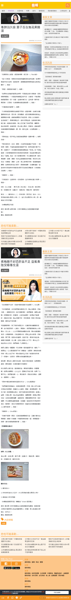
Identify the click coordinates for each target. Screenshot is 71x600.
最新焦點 (28, 562)
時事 (27, 11)
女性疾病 (42, 575)
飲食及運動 (35, 573)
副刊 (34, 11)
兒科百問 (35, 575)
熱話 (37, 562)
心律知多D (63, 11)
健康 (3, 11)
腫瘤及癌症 (58, 573)
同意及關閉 (57, 592)
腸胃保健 (28, 575)
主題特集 (20, 11)
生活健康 (43, 573)
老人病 (48, 575)
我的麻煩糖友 (52, 11)
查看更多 (26, 20)
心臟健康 (66, 573)
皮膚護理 (54, 575)
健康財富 (42, 11)
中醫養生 (50, 573)
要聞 (33, 562)
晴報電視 (11, 11)
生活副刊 (5, 36)
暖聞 (41, 562)
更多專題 (61, 575)
